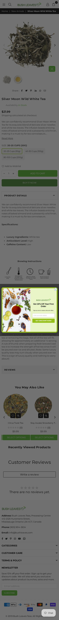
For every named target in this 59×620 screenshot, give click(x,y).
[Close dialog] (55, 289)
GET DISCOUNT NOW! (43, 321)
